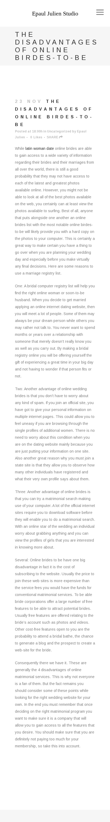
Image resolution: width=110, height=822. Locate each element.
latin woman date (39, 148)
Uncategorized (59, 131)
